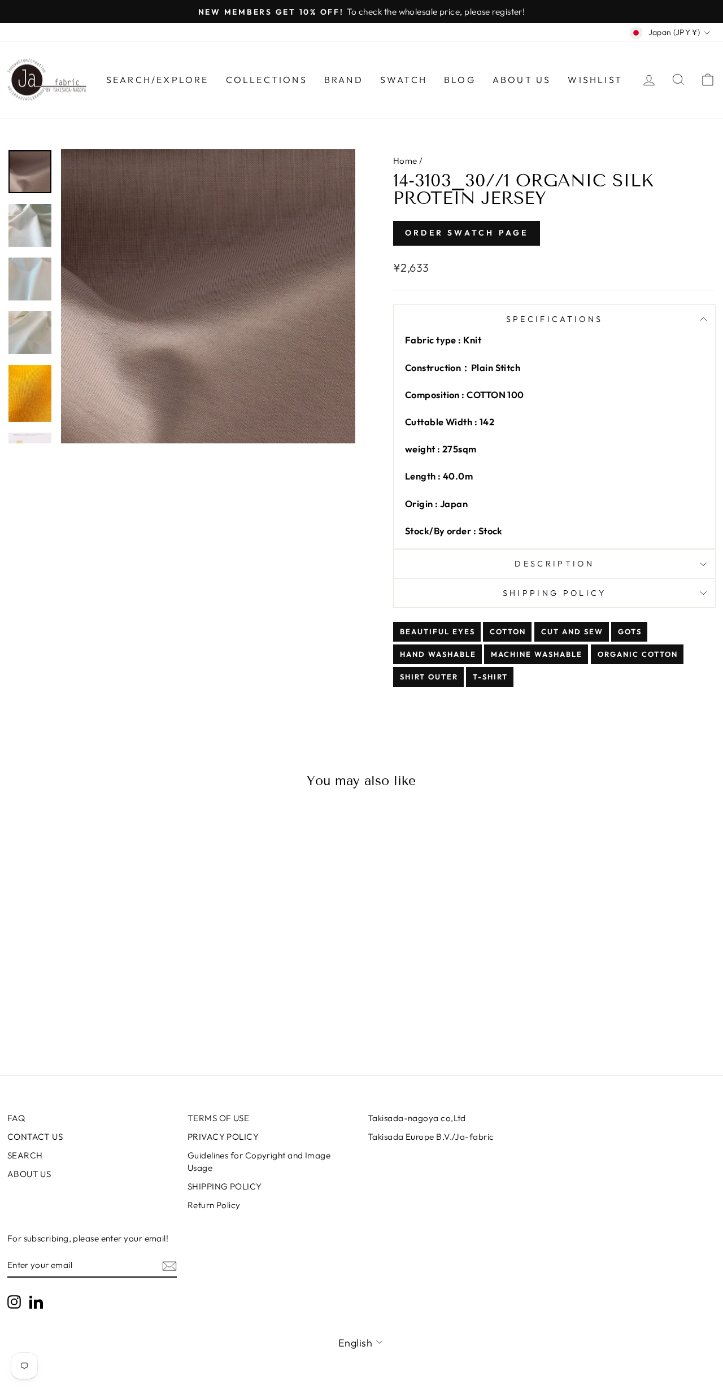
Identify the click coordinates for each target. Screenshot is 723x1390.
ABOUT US (29, 1174)
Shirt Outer (429, 676)
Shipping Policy (555, 593)
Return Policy (214, 1205)
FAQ (16, 1118)
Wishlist (595, 79)
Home (405, 160)
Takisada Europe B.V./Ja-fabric (431, 1136)
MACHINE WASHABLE (536, 654)
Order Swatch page (466, 233)
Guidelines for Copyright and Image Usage (259, 1161)
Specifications (554, 319)
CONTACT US (35, 1136)
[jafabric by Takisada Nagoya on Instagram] (14, 1301)
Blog (460, 79)
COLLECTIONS (266, 79)
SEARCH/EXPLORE (157, 79)
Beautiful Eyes (437, 631)
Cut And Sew (572, 631)
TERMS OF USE (218, 1118)
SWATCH (403, 79)
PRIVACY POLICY (223, 1136)
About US (522, 79)
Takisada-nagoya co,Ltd (417, 1118)
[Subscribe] (169, 1265)
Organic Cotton (638, 654)
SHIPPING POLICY (225, 1186)
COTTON (508, 631)
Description (554, 564)
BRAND (343, 79)
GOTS (630, 631)
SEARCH (25, 1155)
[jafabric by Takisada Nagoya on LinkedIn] (36, 1301)
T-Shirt (490, 676)
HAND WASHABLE (438, 654)
